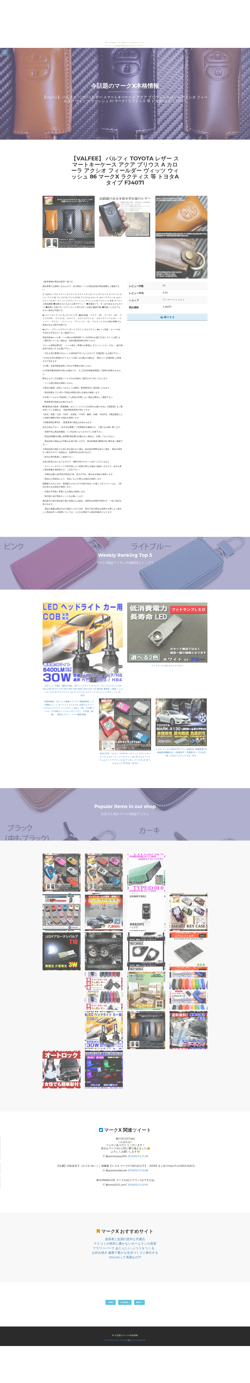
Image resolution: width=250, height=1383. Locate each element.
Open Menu (4, 52)
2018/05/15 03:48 (138, 1170)
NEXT (139, 1302)
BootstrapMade (137, 1340)
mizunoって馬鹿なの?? (125, 1257)
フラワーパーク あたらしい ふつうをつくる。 (125, 1248)
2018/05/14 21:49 (138, 1156)
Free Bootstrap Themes (116, 1340)
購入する (168, 317)
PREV (111, 1302)
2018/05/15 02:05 (138, 1184)
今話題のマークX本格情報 (125, 85)
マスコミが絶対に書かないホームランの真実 (125, 1243)
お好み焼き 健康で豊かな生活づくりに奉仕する (125, 1253)
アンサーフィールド (174, 299)
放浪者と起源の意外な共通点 (125, 1239)
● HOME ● (125, 1302)
